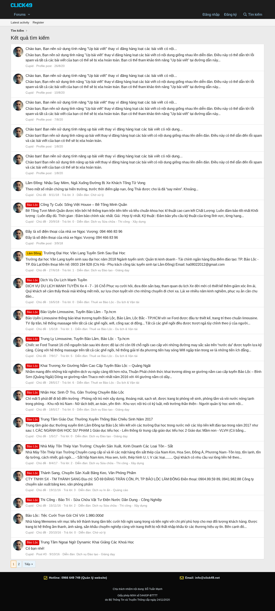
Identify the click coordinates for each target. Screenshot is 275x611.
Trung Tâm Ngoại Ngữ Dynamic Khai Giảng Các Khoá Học (80, 542)
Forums (20, 14)
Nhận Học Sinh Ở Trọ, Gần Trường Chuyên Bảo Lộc (75, 392)
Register (38, 22)
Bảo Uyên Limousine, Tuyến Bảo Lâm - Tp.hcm (71, 312)
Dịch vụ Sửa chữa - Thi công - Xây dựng (118, 221)
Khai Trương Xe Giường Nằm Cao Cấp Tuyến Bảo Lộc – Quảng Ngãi (89, 366)
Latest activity (20, 22)
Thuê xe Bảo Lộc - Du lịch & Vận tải (115, 302)
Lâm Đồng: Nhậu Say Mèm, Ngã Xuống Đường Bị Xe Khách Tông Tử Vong (85, 183)
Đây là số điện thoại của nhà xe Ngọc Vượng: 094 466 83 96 (74, 232)
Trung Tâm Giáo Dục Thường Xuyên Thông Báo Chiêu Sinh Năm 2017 (90, 419)
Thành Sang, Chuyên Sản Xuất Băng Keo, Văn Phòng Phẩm (81, 473)
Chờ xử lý (97, 195)
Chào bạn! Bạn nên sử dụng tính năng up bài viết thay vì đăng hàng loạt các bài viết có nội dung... (104, 129)
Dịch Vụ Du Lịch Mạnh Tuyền (57, 280)
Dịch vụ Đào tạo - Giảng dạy (110, 270)
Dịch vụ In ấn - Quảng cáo (110, 490)
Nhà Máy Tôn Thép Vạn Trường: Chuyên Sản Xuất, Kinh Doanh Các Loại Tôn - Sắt (100, 446)
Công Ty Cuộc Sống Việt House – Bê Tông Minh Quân (77, 205)
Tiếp (27, 564)
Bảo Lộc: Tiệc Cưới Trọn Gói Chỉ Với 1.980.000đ (64, 515)
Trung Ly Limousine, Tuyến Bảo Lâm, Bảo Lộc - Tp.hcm (78, 339)
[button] (29, 14)
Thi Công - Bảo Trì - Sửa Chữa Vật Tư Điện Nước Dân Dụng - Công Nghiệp (94, 500)
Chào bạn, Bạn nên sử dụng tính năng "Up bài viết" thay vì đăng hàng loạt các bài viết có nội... (101, 49)
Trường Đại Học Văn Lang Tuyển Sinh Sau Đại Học (76, 253)
